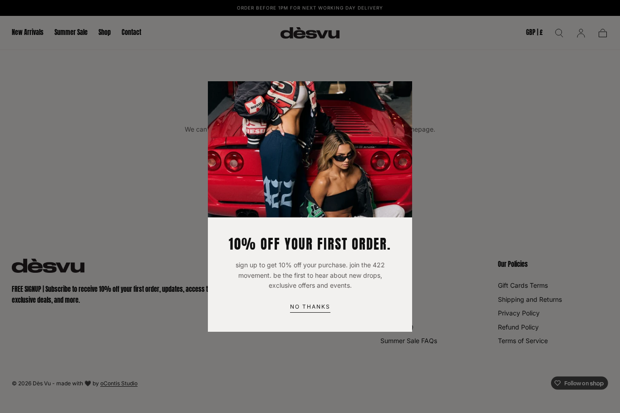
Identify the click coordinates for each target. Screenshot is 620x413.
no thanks (310, 306)
